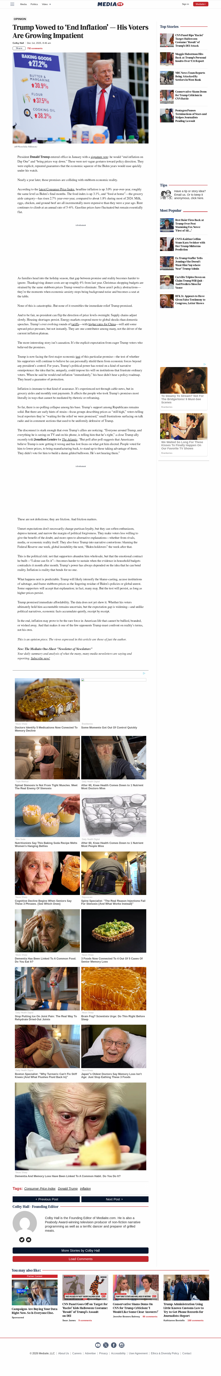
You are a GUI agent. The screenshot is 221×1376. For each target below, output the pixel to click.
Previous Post (48, 1199)
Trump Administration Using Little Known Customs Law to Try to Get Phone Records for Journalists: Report (184, 1310)
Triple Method (22, 781)
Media (23, 4)
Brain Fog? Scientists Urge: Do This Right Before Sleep (113, 1018)
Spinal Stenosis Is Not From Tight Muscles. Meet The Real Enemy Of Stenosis (46, 787)
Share (19, 48)
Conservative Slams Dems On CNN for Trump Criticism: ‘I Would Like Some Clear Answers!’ (135, 1308)
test (78, 356)
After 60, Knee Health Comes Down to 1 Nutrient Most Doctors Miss (112, 787)
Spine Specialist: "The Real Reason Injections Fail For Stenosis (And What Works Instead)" (113, 902)
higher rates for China (102, 324)
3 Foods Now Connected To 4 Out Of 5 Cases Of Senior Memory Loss (112, 960)
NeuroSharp (87, 1070)
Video (46, 4)
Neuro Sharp (21, 724)
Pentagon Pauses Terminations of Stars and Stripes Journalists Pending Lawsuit (191, 115)
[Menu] (14, 4)
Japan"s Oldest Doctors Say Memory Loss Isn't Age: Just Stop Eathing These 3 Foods (111, 1075)
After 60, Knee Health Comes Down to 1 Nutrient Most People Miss (112, 844)
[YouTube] (97, 1345)
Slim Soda (20, 839)
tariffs (75, 324)
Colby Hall (18, 43)
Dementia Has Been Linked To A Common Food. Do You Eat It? (45, 960)
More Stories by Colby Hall (80, 1250)
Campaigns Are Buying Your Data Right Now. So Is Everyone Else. (34, 1311)
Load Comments (81, 1259)
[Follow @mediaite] (105, 1345)
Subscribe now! (40, 658)
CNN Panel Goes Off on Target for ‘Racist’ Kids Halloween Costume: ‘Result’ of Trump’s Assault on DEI (85, 1310)
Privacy (103, 1353)
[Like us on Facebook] (113, 1345)
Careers (77, 1353)
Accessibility (118, 1353)
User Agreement (138, 1353)
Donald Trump (68, 1188)
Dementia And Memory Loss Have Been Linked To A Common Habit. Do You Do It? (68, 1176)
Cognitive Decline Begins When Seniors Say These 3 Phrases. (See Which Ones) (43, 902)
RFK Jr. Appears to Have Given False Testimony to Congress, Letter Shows (190, 299)
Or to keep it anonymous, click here (188, 196)
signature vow (99, 157)
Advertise (90, 1353)
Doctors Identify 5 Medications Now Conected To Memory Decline (46, 729)
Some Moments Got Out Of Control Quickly (109, 727)
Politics (34, 4)
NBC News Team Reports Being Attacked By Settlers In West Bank (190, 76)
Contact (186, 1353)
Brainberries (87, 724)
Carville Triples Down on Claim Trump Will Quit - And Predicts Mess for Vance (190, 282)
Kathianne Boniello (174, 1320)
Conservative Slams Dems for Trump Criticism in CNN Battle (191, 95)
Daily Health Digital (91, 781)
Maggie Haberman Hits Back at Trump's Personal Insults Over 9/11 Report (190, 57)
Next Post (113, 1199)
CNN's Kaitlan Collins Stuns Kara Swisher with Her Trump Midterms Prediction (190, 244)
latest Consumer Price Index (56, 189)
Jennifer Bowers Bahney (126, 1316)
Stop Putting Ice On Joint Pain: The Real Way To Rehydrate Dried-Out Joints (46, 1018)
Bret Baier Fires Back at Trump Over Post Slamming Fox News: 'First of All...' (189, 225)
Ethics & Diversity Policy (165, 1353)
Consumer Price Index (39, 1188)
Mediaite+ (201, 4)
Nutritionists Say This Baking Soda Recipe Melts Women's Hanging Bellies (46, 844)
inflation (85, 1188)
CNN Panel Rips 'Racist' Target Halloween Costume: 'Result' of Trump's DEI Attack (189, 40)
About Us (63, 1353)
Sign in (185, 4)
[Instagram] (121, 1345)
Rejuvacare (87, 897)
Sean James (69, 1320)
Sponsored (18, 1317)
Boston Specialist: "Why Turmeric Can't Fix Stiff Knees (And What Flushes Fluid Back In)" (46, 1075)
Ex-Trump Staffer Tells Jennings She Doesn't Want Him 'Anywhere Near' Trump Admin (189, 263)
